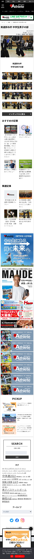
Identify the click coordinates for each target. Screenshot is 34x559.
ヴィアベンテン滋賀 (21, 473)
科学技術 (5, 493)
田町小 (6, 487)
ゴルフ (15, 471)
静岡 (3, 1)
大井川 (9, 479)
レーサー (15, 473)
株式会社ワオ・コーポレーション (14, 485)
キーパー (11, 470)
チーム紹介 (5, 11)
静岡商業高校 (22, 495)
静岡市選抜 (14, 499)
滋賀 (3, 487)
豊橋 (19, 1)
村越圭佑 (26, 482)
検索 (17, 457)
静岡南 (23, 34)
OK (12, 556)
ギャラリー (30, 32)
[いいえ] (32, 553)
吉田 (29, 476)
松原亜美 (4, 485)
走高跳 (16, 493)
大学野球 (14, 479)
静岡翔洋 (31, 34)
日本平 (15, 482)
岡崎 (24, 1)
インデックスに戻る (17, 114)
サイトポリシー (19, 556)
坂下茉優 (4, 479)
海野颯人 (24, 485)
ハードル (4, 473)
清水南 (29, 485)
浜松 (8, 1)
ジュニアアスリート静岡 (14, 527)
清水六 (19, 34)
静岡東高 (20, 499)
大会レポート (12, 11)
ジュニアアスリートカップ (24, 471)
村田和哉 (21, 482)
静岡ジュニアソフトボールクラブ (9, 495)
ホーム (3, 22)
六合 (24, 476)
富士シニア (26, 479)
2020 (3, 468)
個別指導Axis (19, 476)
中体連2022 (9, 476)
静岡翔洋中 (27, 499)
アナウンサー (5, 470)
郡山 (14, 1)
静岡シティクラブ (22, 493)
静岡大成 (7, 498)
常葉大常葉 (7, 481)
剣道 (9, 22)
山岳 (31, 479)
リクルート (9, 473)
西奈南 (12, 493)
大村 (20, 479)
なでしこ (24, 468)
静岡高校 (5, 501)
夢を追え (28, 11)
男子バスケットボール (14, 489)
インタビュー (20, 11)
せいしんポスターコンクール (13, 468)
